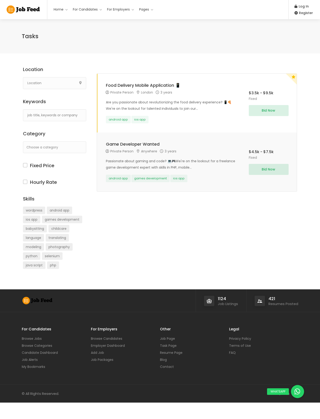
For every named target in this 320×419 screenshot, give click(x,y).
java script (34, 265)
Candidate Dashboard (40, 352)
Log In (303, 6)
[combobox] (54, 147)
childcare (59, 228)
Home (58, 9)
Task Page (168, 345)
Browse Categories (37, 345)
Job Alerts (30, 359)
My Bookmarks (33, 366)
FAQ (232, 352)
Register (305, 13)
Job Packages (102, 359)
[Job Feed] (23, 8)
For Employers (118, 9)
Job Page (167, 338)
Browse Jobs (32, 338)
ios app (31, 219)
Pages (144, 9)
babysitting (35, 228)
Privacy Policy (240, 338)
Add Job (97, 352)
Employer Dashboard (108, 345)
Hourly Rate (43, 182)
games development (62, 219)
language (33, 237)
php (53, 265)
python (31, 256)
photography (59, 247)
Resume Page (171, 352)
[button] (297, 391)
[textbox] (58, 147)
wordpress (34, 210)
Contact (167, 366)
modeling (33, 247)
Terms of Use (240, 345)
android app (59, 210)
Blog (163, 359)
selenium (52, 256)
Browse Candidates (106, 338)
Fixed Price (42, 165)
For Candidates (85, 9)
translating (57, 237)
